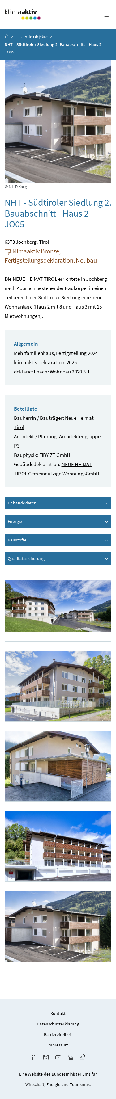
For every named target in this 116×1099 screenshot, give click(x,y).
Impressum (58, 1045)
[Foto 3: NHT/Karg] (58, 766)
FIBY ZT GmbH (54, 455)
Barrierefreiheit (58, 1034)
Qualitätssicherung (43, 558)
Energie (32, 521)
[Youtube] (58, 1058)
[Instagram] (46, 1058)
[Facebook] (33, 1058)
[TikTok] (82, 1058)
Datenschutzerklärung (58, 1024)
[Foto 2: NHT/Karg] (58, 686)
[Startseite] (7, 37)
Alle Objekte (36, 37)
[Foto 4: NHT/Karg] (58, 846)
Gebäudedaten (40, 503)
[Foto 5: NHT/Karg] (58, 926)
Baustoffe (35, 540)
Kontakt (58, 1013)
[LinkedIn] (70, 1058)
